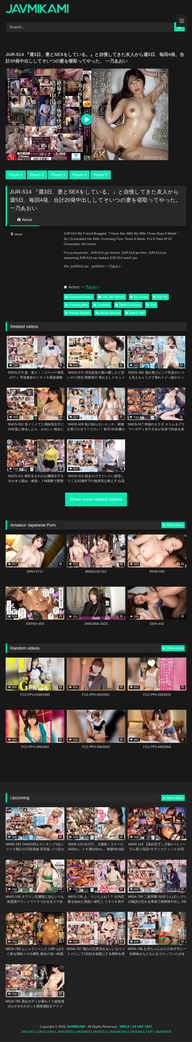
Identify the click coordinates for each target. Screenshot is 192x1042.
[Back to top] (177, 1028)
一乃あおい (90, 287)
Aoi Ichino (141, 297)
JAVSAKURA (117, 1032)
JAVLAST (28, 1032)
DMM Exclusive (130, 305)
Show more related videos (96, 499)
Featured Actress (81, 297)
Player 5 (100, 175)
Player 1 (16, 175)
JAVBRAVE (163, 1032)
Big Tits (162, 297)
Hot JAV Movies (114, 297)
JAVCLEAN (45, 1032)
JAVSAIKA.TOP (141, 1032)
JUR (153, 305)
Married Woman (79, 313)
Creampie (103, 305)
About (26, 220)
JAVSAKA (83, 1032)
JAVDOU (99, 1032)
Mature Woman (110, 313)
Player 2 (37, 175)
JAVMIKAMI (76, 1026)
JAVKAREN (65, 1032)
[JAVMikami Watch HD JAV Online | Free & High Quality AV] (96, 9)
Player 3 (58, 175)
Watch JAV (136, 313)
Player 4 (79, 175)
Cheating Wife (78, 305)
